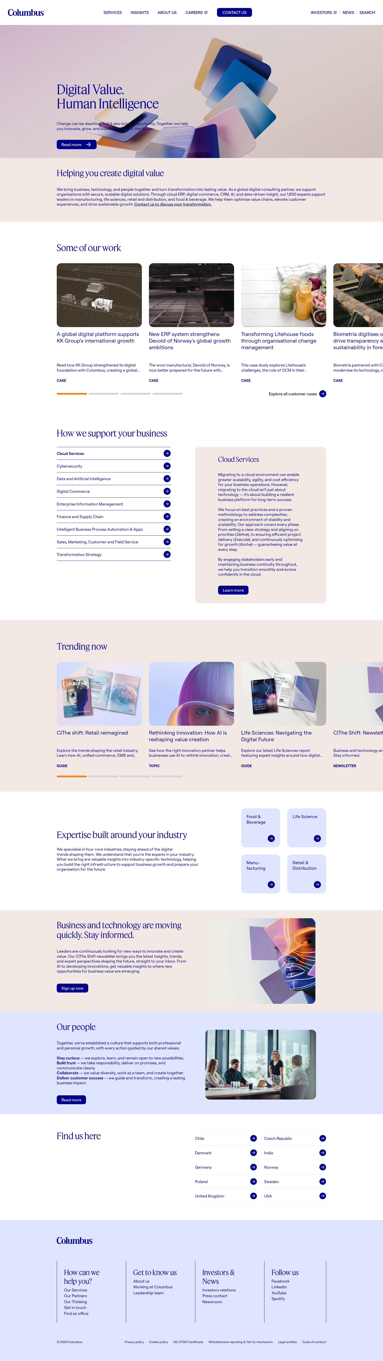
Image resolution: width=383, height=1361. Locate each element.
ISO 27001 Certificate (188, 1342)
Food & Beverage (256, 819)
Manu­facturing (255, 865)
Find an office (76, 1313)
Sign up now (72, 988)
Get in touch (75, 1307)
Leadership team (148, 1292)
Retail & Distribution (305, 865)
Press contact (214, 1295)
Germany (203, 1167)
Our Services (75, 1289)
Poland (201, 1181)
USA (268, 1195)
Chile (199, 1138)
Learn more (233, 590)
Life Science (305, 816)
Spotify (278, 1298)
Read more (71, 144)
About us (141, 1281)
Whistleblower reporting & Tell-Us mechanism (241, 1342)
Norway (271, 1167)
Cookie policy (158, 1342)
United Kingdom (209, 1195)
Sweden (271, 1181)
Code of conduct (314, 1342)
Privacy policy (134, 1342)
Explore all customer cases (293, 393)
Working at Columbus (152, 1286)
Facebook (280, 1281)
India (268, 1152)
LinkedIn (279, 1286)
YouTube (279, 1292)
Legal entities (287, 1342)
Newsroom (212, 1301)
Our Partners (75, 1295)
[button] (114, 453)
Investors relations (219, 1289)
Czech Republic (278, 1138)
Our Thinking (75, 1301)
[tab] (72, 394)
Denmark (203, 1152)
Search (367, 12)
